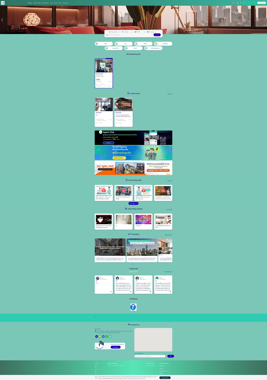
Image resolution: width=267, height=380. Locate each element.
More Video (132, 203)
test (97, 115)
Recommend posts (37, 2)
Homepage (30, 2)
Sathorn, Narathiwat (112, 363)
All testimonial (168, 271)
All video (169, 180)
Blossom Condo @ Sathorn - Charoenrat (116, 365)
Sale (96, 365)
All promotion (168, 234)
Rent (96, 367)
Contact (60, 2)
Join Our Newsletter (139, 353)
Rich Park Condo (99, 76)
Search (157, 34)
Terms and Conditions (164, 363)
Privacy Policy (162, 365)
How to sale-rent (163, 370)
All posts (169, 93)
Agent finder (65, 2)
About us (161, 368)
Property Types (45, 2)
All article (169, 209)
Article (55, 2)
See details (115, 347)
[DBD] (133, 307)
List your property (251, 2)
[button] (265, 19)
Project (51, 2)
